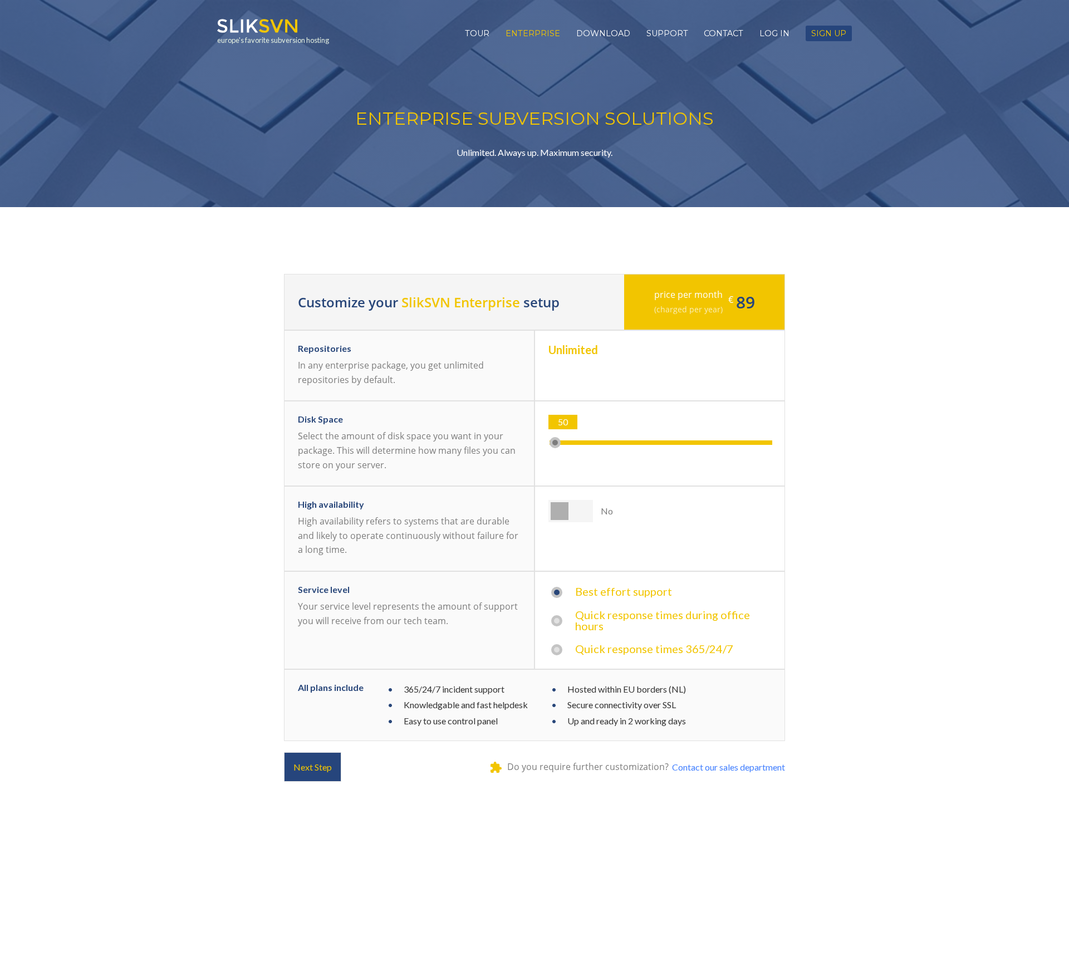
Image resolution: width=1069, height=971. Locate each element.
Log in (774, 33)
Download (603, 33)
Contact (723, 33)
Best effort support (623, 591)
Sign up (828, 33)
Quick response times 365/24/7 (654, 648)
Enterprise (533, 33)
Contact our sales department (728, 767)
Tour (477, 33)
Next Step (312, 767)
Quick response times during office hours (662, 620)
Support (667, 33)
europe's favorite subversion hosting (273, 40)
